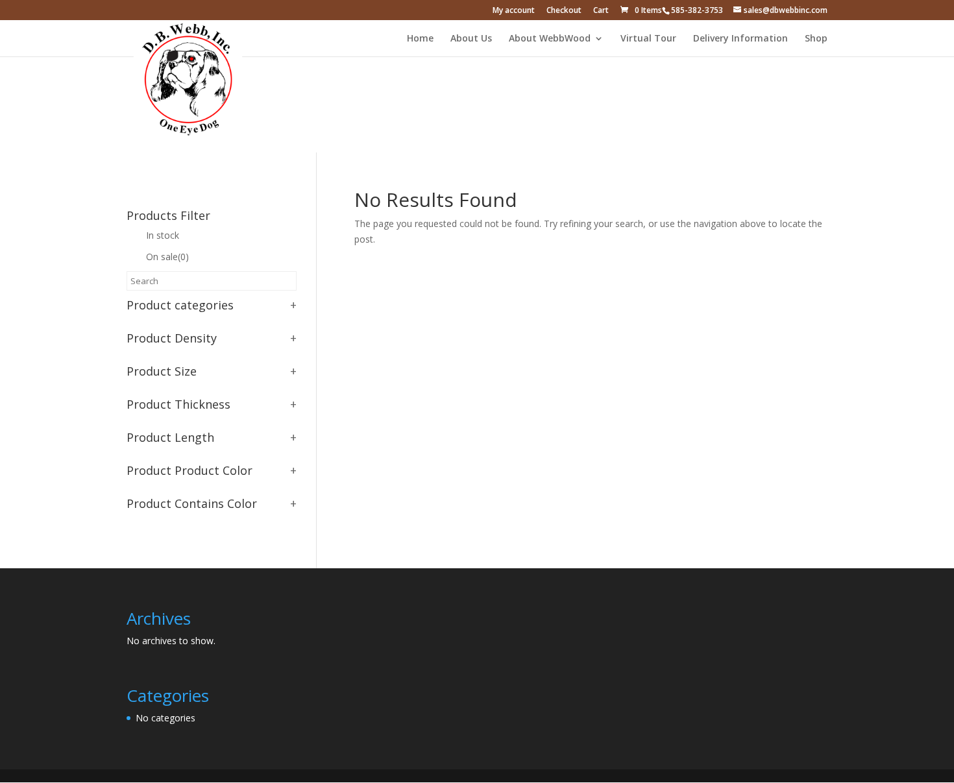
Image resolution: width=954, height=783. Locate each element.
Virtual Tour (648, 39)
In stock (162, 235)
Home (420, 39)
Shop (816, 39)
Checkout (563, 11)
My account (514, 11)
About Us (471, 39)
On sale (167, 256)
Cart (601, 11)
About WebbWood (550, 39)
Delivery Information (740, 39)
